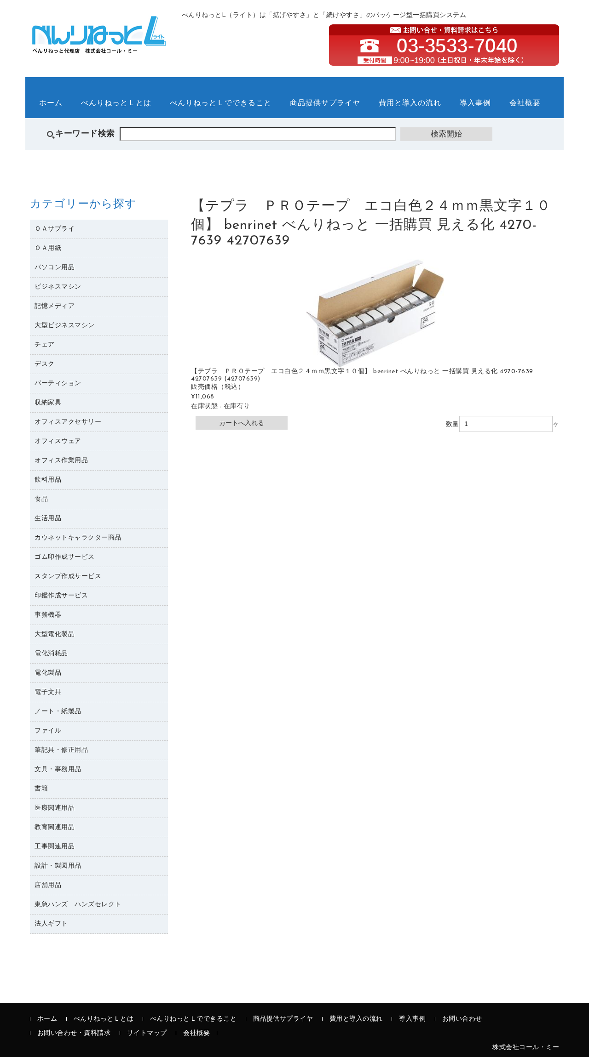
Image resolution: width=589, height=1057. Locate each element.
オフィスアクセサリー (68, 422)
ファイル (48, 730)
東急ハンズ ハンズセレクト (78, 904)
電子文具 (48, 692)
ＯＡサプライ (55, 229)
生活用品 (48, 518)
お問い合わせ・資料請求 (74, 1033)
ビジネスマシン (58, 287)
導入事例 (475, 103)
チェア (45, 344)
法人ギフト (51, 924)
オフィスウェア (58, 441)
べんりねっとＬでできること (220, 103)
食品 (41, 499)
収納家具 (48, 402)
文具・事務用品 (58, 769)
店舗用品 (48, 885)
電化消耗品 (51, 653)
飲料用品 (48, 480)
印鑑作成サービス (61, 595)
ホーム (51, 103)
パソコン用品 (55, 267)
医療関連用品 (55, 808)
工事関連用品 (55, 846)
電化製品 (48, 673)
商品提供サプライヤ (325, 103)
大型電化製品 (55, 634)
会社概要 (525, 103)
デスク (45, 364)
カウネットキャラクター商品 (78, 537)
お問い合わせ (462, 1019)
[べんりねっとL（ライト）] (99, 48)
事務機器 (48, 615)
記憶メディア (55, 306)
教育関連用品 (55, 827)
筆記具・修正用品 (61, 750)
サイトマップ (147, 1033)
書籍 (41, 788)
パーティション (58, 383)
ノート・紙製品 (58, 711)
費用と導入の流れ (410, 103)
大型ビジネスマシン (65, 325)
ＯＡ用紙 (48, 248)
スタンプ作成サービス (68, 576)
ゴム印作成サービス (65, 557)
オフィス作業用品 (61, 460)
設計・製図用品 (58, 866)
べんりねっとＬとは (116, 103)
